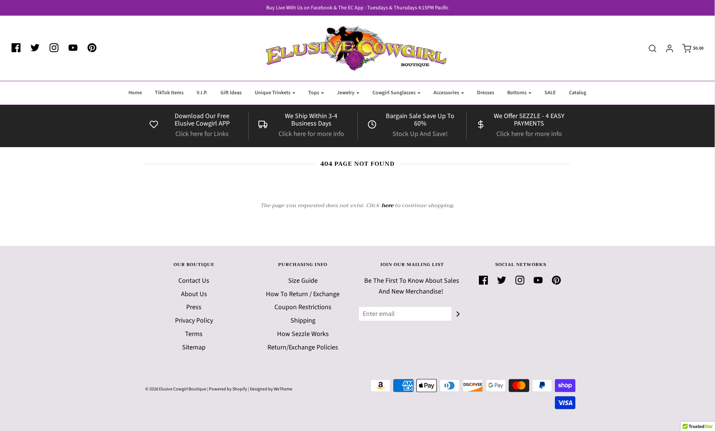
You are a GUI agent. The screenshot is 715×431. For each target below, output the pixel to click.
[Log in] (666, 48)
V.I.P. (202, 92)
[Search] (649, 48)
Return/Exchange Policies (302, 347)
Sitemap (194, 347)
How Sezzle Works (303, 334)
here (387, 205)
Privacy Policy (194, 320)
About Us (194, 294)
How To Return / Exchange (303, 294)
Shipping (302, 320)
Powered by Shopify (228, 389)
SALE (550, 92)
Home (135, 92)
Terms (194, 334)
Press (193, 307)
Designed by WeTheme (271, 389)
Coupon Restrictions (302, 307)
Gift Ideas (231, 92)
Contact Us (193, 280)
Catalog (577, 92)
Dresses (485, 92)
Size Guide (303, 280)
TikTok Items (169, 92)
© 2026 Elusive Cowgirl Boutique (175, 389)
